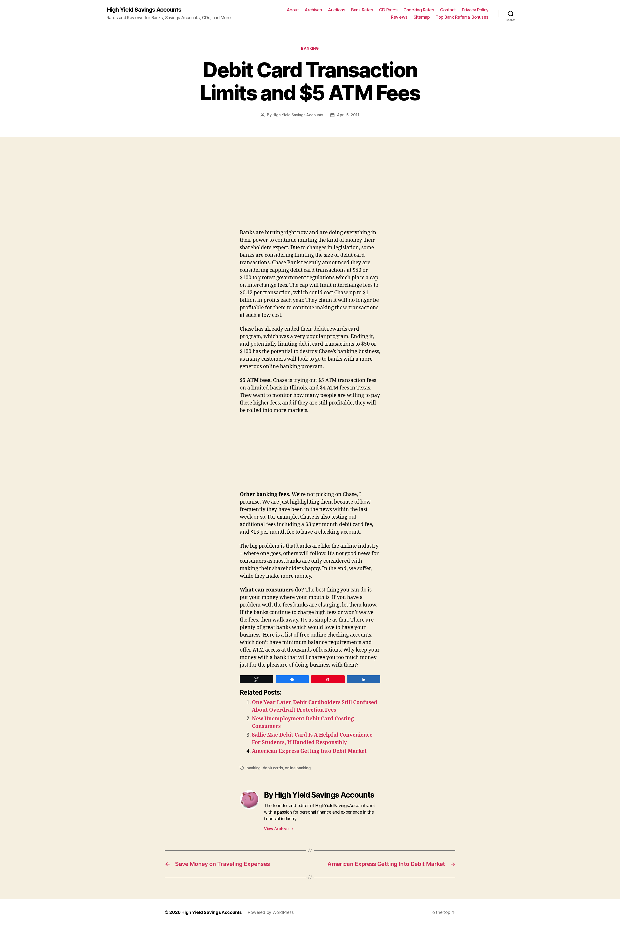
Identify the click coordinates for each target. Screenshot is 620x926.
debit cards (273, 767)
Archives (313, 9)
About (293, 9)
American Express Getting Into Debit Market (309, 751)
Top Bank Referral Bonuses (462, 17)
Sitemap (422, 17)
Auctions (336, 9)
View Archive (278, 828)
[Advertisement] (70, 193)
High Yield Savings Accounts (144, 10)
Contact (448, 9)
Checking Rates (418, 9)
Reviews (399, 17)
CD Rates (388, 9)
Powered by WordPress (271, 912)
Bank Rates (362, 9)
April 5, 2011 (348, 114)
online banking (297, 767)
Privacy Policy (475, 9)
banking (310, 48)
